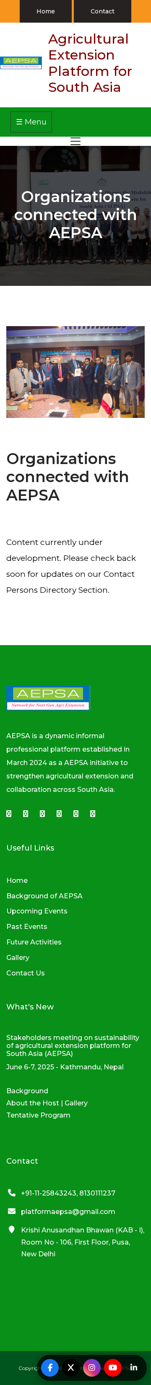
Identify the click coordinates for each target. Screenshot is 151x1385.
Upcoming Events (37, 911)
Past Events (26, 927)
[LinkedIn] (134, 1368)
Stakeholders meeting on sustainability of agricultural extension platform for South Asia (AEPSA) (72, 1046)
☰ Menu (31, 122)
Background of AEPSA (44, 896)
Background (27, 1091)
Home (45, 11)
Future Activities (34, 942)
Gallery (17, 958)
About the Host (32, 1103)
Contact (103, 11)
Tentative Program (38, 1115)
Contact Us (25, 973)
